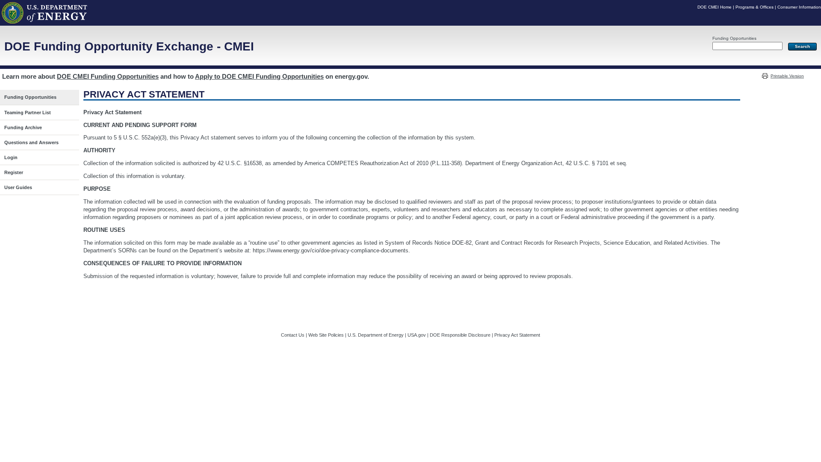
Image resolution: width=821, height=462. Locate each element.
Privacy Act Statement (517, 335)
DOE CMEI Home (714, 7)
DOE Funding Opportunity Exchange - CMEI (129, 46)
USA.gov (417, 335)
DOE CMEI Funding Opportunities (108, 76)
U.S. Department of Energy (376, 335)
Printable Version (787, 76)
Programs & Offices (754, 7)
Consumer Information (799, 7)
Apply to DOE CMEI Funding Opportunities (259, 76)
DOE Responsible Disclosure (460, 335)
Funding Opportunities (734, 38)
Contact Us (292, 335)
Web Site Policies (326, 335)
